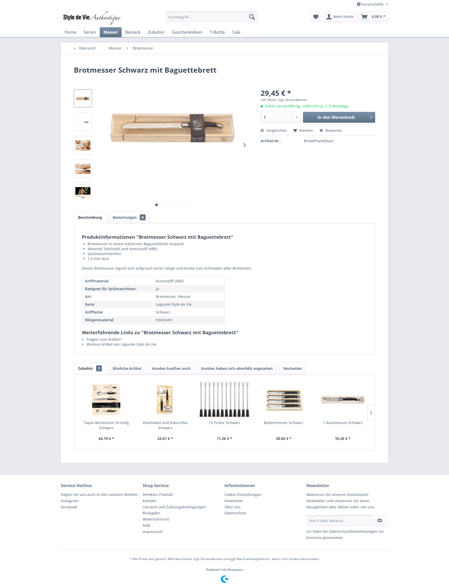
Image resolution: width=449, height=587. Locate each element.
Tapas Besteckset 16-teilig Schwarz (106, 425)
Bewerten (333, 130)
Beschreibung (90, 217)
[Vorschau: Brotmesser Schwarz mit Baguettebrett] (83, 98)
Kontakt (149, 500)
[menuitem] (211, 17)
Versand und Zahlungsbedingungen (174, 506)
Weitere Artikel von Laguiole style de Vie (120, 344)
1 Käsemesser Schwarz (343, 422)
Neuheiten (292, 368)
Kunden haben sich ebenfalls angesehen (237, 368)
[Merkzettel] (315, 17)
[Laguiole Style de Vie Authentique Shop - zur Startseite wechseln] (92, 18)
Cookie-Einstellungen (242, 494)
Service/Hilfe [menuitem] (373, 4)
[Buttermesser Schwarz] (283, 399)
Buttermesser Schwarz (283, 422)
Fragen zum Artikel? (103, 339)
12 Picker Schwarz (224, 422)
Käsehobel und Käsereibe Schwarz (165, 425)
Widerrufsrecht (156, 519)
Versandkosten (212, 559)
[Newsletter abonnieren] (380, 520)
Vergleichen (276, 130)
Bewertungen (128, 217)
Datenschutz (235, 512)
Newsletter (233, 500)
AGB (146, 525)
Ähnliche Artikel (127, 368)
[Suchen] (252, 17)
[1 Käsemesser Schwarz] (342, 399)
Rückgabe (151, 512)
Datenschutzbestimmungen (353, 531)
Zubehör (89, 368)
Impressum (152, 531)
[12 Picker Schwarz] (224, 399)
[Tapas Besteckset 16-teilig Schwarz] (106, 399)
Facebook (69, 506)
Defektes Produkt (158, 494)
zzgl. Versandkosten (293, 100)
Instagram (69, 500)
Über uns (232, 506)
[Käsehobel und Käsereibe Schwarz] (165, 399)
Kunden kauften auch (171, 368)
